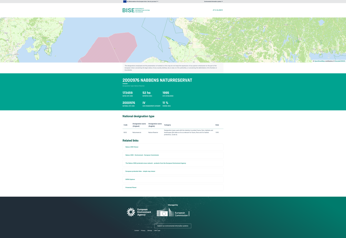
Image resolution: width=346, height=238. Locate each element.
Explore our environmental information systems (172, 226)
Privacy (143, 230)
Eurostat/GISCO (340, 61)
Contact (136, 230)
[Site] (167, 10)
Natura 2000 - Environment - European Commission (142, 155)
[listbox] (141, 1)
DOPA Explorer (130, 179)
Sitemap (149, 230)
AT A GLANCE (218, 10)
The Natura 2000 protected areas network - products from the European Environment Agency (156, 163)
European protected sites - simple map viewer (140, 171)
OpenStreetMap (319, 61)
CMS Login (157, 230)
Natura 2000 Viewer (132, 147)
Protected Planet (131, 187)
